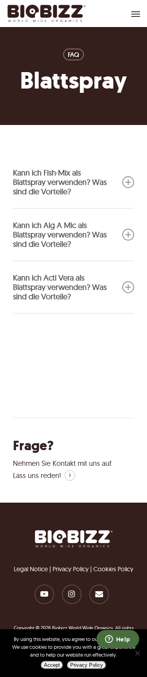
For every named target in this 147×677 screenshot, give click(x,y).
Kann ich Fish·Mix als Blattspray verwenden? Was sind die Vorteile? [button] (60, 182)
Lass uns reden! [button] (37, 475)
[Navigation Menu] (135, 14)
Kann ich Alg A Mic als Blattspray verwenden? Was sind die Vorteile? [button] (60, 234)
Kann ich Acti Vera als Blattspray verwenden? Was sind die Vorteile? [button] (60, 287)
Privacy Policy (71, 569)
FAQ (73, 54)
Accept (52, 665)
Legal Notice (31, 569)
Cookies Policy (113, 569)
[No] (137, 653)
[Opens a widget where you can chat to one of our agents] (117, 640)
